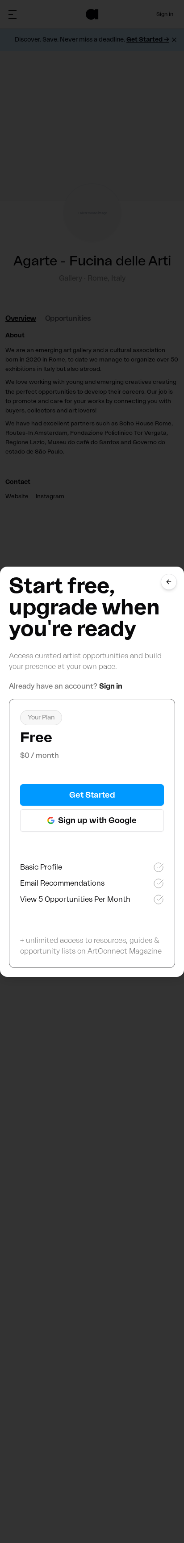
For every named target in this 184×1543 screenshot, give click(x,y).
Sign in (110, 686)
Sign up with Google (97, 820)
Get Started (92, 795)
